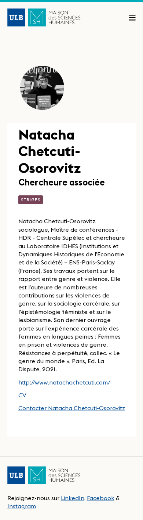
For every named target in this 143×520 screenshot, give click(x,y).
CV (22, 395)
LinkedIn (72, 498)
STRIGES (30, 199)
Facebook (100, 498)
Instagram (21, 506)
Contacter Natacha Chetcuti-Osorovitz (71, 408)
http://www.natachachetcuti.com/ (64, 382)
